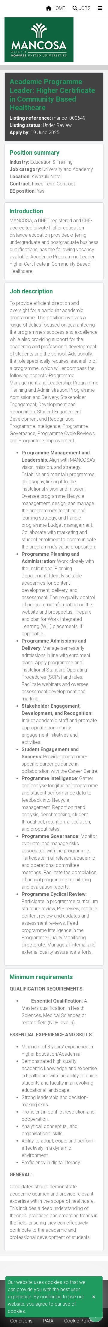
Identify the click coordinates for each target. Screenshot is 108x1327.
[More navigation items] (99, 8)
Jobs (84, 8)
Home (58, 8)
